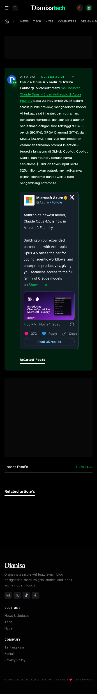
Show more (38, 284)
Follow (57, 202)
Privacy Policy (15, 660)
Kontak (10, 654)
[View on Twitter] (72, 200)
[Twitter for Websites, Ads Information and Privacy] (72, 324)
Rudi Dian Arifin (52, 76)
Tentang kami (15, 647)
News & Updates (17, 615)
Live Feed (85, 467)
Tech (8, 622)
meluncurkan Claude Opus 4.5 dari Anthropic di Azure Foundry (50, 94)
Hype (9, 628)
